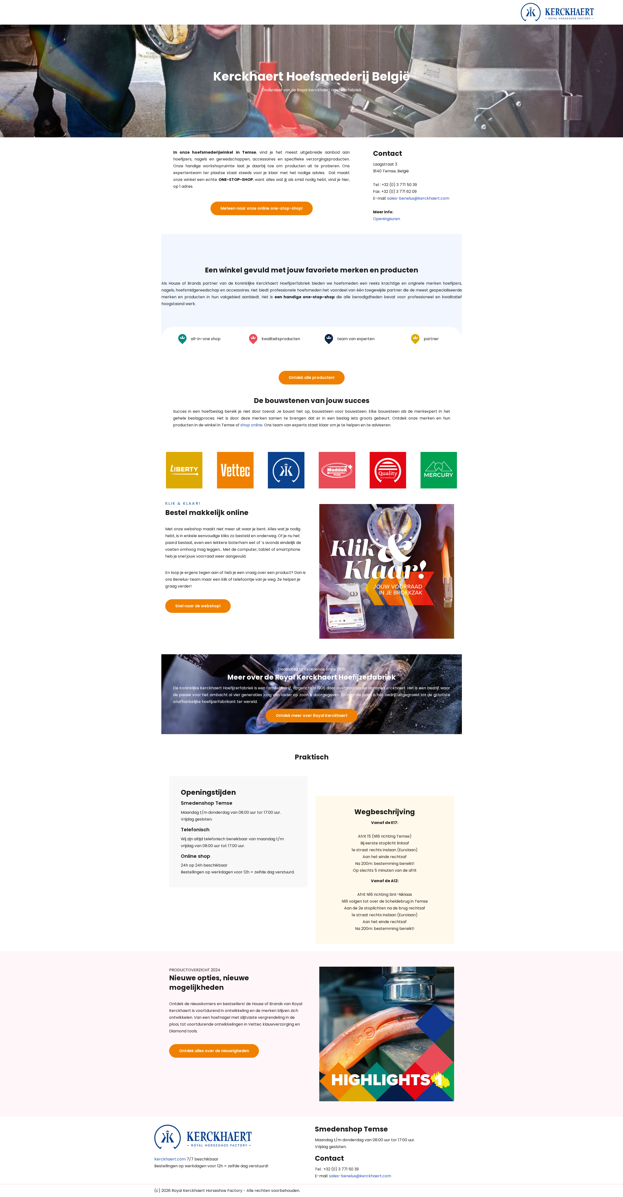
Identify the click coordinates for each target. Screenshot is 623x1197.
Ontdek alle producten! (312, 377)
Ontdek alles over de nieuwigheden (214, 1051)
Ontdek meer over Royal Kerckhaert (312, 715)
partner (431, 339)
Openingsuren (386, 219)
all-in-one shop (205, 339)
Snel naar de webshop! (198, 606)
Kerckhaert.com (170, 1159)
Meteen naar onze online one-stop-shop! (261, 208)
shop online (251, 425)
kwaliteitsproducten (280, 339)
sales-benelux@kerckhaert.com (418, 198)
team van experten (355, 339)
